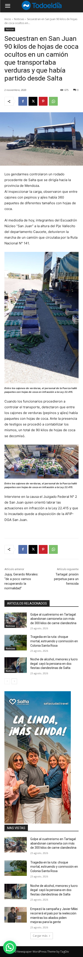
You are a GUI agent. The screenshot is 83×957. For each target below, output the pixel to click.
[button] (9, 947)
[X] (33, 101)
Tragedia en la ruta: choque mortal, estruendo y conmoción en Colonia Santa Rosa (54, 641)
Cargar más (40, 936)
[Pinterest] (43, 101)
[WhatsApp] (53, 101)
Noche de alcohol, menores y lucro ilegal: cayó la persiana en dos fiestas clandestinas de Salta (54, 663)
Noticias (19, 19)
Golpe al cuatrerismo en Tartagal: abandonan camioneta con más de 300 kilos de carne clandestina (53, 619)
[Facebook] (22, 101)
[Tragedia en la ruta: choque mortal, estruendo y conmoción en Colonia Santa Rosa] (15, 642)
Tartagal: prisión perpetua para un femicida (66, 579)
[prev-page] (7, 681)
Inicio (7, 19)
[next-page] (14, 681)
